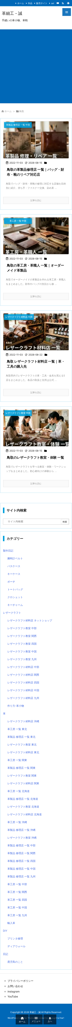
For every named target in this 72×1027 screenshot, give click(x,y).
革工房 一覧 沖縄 (17, 822)
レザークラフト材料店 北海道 (24, 814)
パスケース (13, 566)
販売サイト (41, 3)
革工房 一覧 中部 (17, 884)
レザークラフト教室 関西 (22, 635)
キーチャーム (15, 604)
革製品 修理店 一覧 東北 (21, 736)
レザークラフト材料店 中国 (23, 690)
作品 (30, 3)
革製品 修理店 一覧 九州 (21, 876)
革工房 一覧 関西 (17, 891)
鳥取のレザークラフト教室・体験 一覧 (35, 457)
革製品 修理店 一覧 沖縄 (21, 829)
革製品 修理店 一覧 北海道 (22, 798)
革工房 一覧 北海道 (18, 791)
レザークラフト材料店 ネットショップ (29, 620)
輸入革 (11, 922)
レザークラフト (12, 612)
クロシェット (15, 597)
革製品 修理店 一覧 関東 (21, 767)
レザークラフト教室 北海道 (23, 806)
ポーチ (11, 581)
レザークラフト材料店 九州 (23, 698)
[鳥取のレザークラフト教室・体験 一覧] (36, 427)
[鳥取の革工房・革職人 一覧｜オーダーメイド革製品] (36, 235)
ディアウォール (16, 946)
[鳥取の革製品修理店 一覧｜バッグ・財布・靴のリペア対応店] (36, 139)
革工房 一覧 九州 (17, 915)
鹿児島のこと (15, 961)
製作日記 (8, 550)
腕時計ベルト (15, 558)
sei (52, 3)
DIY (5, 930)
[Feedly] (68, 3)
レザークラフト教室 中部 (22, 628)
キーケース (13, 573)
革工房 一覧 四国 (17, 899)
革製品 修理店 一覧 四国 (21, 860)
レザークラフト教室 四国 (22, 643)
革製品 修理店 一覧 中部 (21, 845)
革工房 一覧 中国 (17, 907)
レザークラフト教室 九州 (22, 659)
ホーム (20, 3)
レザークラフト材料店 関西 (23, 674)
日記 (5, 954)
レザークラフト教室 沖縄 (22, 837)
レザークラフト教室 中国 (22, 651)
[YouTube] (57, 3)
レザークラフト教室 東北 (22, 744)
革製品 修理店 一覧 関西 (21, 853)
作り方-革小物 (15, 705)
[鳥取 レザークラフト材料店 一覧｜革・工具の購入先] (36, 331)
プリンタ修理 (15, 938)
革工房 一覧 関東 (17, 760)
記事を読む (36, 200)
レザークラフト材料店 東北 (23, 752)
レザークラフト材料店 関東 (23, 783)
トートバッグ (15, 589)
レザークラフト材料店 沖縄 (23, 721)
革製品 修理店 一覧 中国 (21, 868)
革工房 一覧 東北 (17, 729)
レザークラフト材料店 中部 (23, 666)
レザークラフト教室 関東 (22, 775)
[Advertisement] (36, 65)
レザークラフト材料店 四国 (23, 682)
